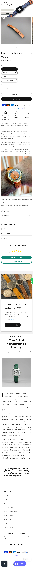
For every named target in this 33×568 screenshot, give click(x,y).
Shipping (3, 63)
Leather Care (8, 523)
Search (6, 496)
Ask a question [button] (16, 262)
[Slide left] (13, 48)
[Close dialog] (32, 1)
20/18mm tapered (9, 69)
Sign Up (7, 13)
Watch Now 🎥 (12, 325)
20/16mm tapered (9, 73)
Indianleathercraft (14, 559)
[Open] (4, 564)
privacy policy (8, 527)
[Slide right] (20, 48)
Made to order (8, 508)
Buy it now (16, 99)
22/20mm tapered (9, 77)
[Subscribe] (27, 538)
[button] (16, 211)
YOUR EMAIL (3, 8)
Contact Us (7, 500)
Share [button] (5, 238)
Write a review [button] (16, 257)
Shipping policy (9, 515)
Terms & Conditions (10, 511)
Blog (5, 504)
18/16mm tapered (9, 81)
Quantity (3, 84)
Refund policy (8, 519)
